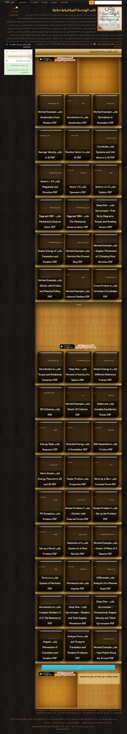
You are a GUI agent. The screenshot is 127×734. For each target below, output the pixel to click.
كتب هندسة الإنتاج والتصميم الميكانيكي (18, 71)
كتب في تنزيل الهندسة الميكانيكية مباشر (62, 710)
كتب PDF (9, 2)
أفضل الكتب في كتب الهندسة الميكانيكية (20, 46)
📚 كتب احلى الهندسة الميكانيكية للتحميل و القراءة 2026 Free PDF (73, 44)
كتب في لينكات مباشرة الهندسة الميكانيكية (92, 710)
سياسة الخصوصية (87, 722)
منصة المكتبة (98, 722)
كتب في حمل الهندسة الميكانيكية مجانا (95, 712)
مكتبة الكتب (23, 2)
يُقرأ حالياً (45, 2)
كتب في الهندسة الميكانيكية (46, 712)
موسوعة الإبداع (61, 729)
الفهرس (54, 2)
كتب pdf (56, 722)
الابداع (119, 44)
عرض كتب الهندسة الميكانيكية (20, 51)
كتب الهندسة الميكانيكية (19, 65)
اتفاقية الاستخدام (73, 722)
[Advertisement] (78, 323)
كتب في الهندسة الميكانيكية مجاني (69, 712)
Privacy (47, 722)
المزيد (78, 668)
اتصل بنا (62, 722)
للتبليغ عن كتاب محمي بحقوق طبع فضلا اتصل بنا (26, 719)
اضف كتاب (63, 2)
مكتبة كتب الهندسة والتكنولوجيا (19, 56)
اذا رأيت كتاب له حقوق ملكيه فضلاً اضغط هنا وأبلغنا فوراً (51, 726)
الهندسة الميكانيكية (23, 60)
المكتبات (35, 2)
